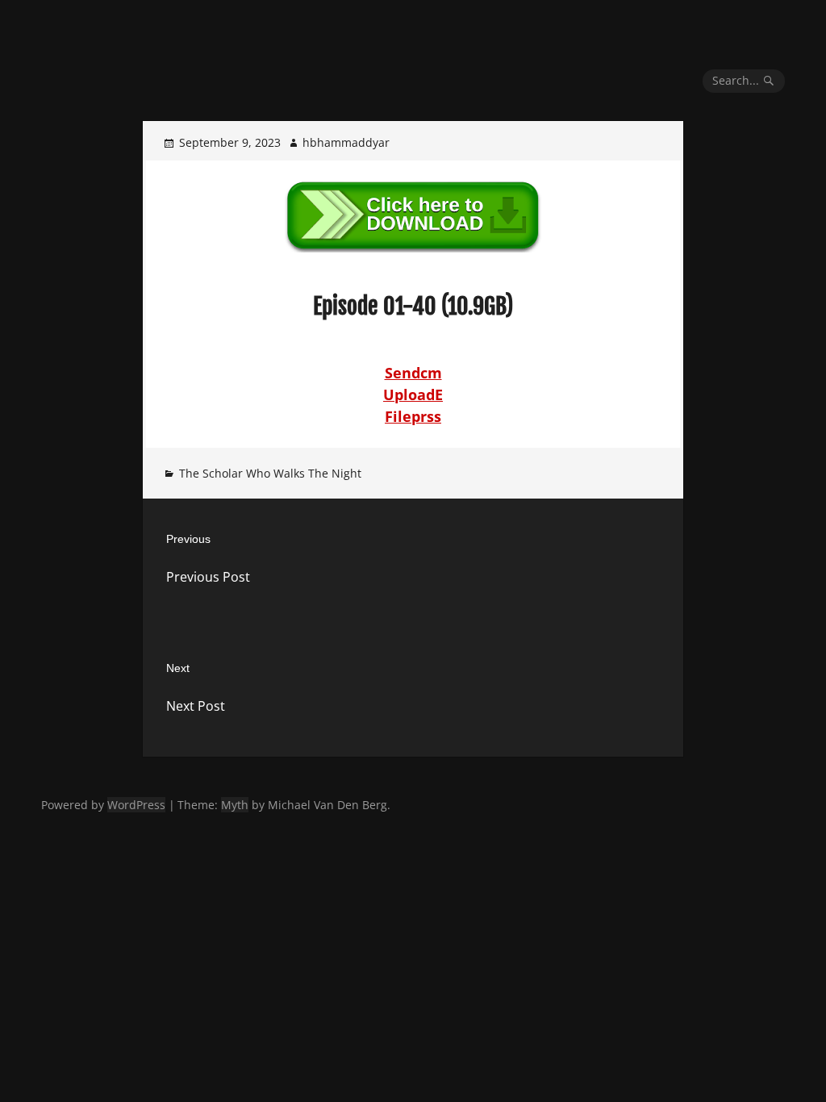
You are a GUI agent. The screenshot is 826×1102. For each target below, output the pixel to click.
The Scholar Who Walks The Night (270, 473)
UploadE (413, 394)
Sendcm (413, 372)
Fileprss (413, 416)
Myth (234, 804)
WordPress (136, 804)
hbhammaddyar (346, 142)
